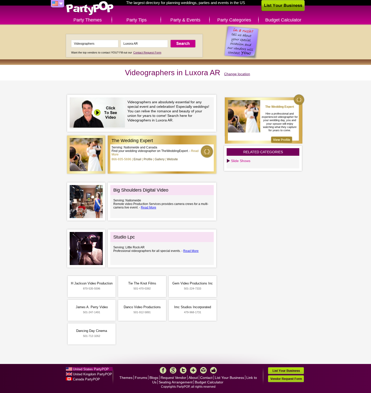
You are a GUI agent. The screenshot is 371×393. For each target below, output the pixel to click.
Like (213, 370)
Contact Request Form (147, 52)
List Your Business (229, 378)
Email (137, 159)
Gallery (160, 159)
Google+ (173, 370)
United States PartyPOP (91, 369)
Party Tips (136, 19)
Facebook (163, 370)
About (193, 378)
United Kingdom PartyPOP (92, 374)
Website (172, 159)
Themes (125, 378)
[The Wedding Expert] (282, 139)
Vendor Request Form (286, 378)
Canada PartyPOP (86, 379)
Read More (148, 207)
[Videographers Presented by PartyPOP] (98, 113)
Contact (206, 378)
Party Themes (87, 19)
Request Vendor (173, 378)
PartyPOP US (90, 8)
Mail (203, 370)
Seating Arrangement (176, 382)
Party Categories (234, 19)
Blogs (153, 378)
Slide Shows (240, 161)
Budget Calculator (283, 19)
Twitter (183, 370)
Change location (237, 74)
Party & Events (185, 19)
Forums (141, 378)
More (193, 370)
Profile (148, 159)
